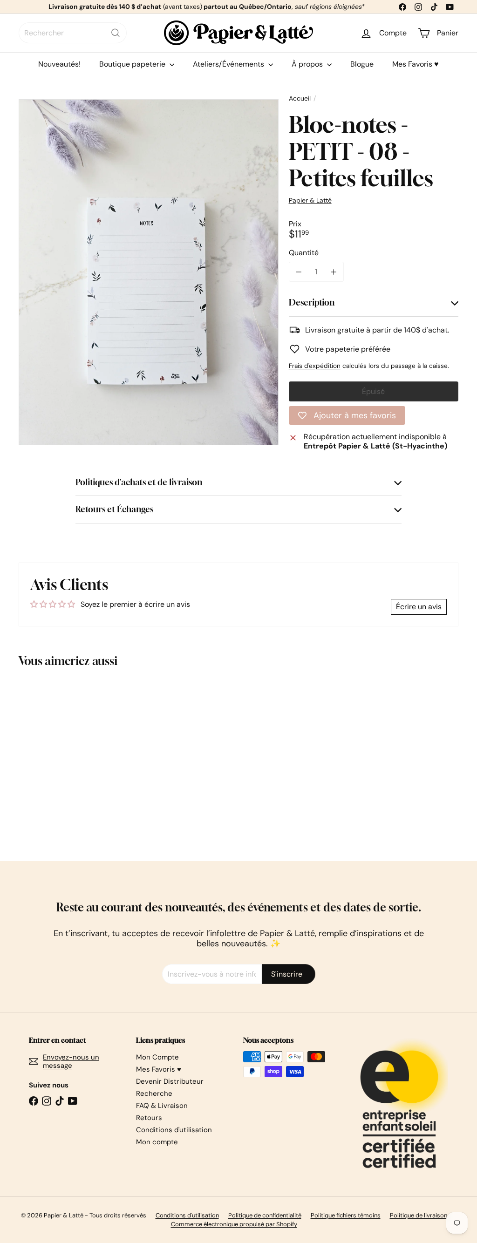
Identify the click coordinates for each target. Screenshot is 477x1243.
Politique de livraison (418, 1215)
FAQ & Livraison (162, 1105)
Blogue (362, 64)
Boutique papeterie (133, 64)
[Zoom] (148, 272)
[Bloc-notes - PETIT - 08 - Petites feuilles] (51, 757)
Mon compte (157, 1142)
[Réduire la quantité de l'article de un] (299, 272)
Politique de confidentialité (264, 1215)
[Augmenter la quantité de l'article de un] (334, 272)
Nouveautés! (59, 64)
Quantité (304, 252)
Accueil (300, 98)
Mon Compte (157, 1057)
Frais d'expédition (315, 366)
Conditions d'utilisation (174, 1129)
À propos (308, 64)
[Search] (115, 32)
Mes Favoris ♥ (415, 64)
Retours (149, 1117)
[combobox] (73, 32)
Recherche (154, 1093)
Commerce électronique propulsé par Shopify (234, 1224)
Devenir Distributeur (170, 1081)
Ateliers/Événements (229, 64)
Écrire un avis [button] (419, 606)
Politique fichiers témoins (346, 1215)
